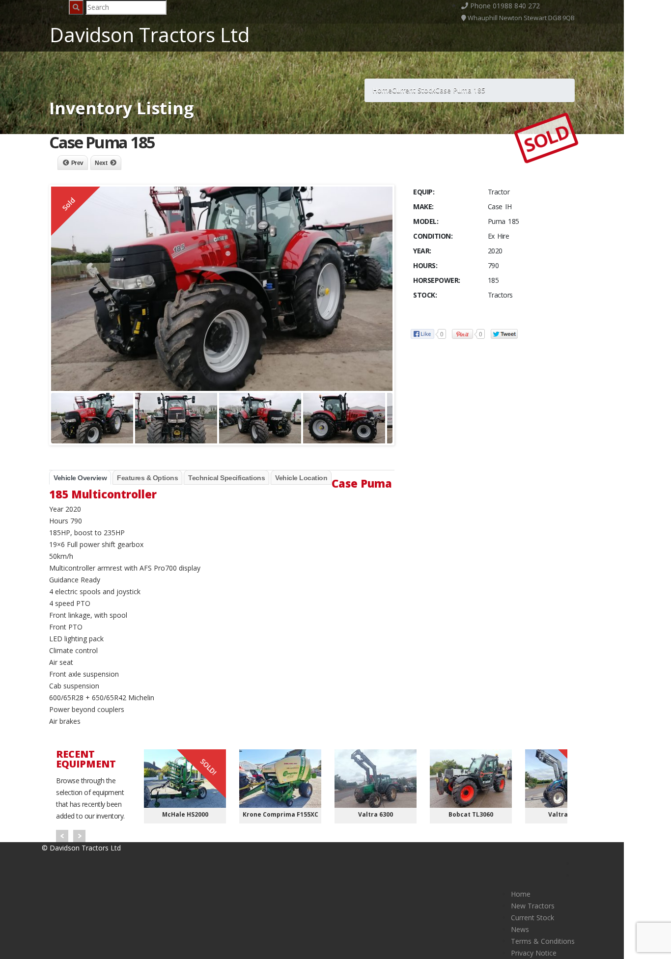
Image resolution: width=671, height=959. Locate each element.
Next (101, 163)
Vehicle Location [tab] (301, 478)
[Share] (638, 11)
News (520, 929)
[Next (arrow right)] (654, 479)
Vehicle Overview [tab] (80, 478)
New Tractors (533, 905)
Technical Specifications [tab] (226, 478)
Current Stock (532, 917)
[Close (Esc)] (660, 11)
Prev (77, 163)
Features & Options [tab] (147, 478)
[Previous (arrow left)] (17, 479)
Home (521, 894)
